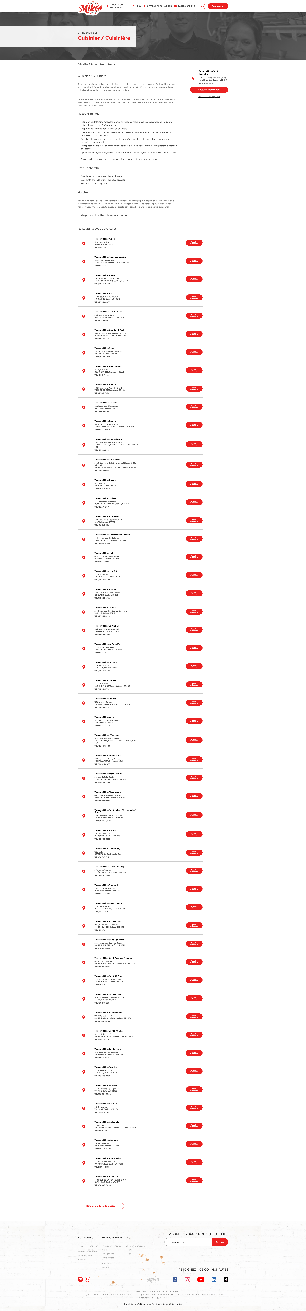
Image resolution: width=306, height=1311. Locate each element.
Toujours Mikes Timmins (105, 1085)
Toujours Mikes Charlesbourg (108, 439)
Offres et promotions (136, 1246)
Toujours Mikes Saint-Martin (107, 994)
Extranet (106, 1267)
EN (202, 6)
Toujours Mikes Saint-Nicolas (108, 1012)
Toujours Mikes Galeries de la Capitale (112, 535)
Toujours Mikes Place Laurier (107, 792)
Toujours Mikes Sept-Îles (105, 1067)
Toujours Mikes (83, 64)
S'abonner (220, 1242)
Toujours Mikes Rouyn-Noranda (109, 903)
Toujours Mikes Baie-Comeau (108, 312)
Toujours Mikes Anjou (104, 275)
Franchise (106, 1263)
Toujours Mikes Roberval (106, 885)
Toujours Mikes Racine (104, 830)
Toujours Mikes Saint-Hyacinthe (109, 940)
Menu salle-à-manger (88, 1246)
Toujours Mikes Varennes (106, 1140)
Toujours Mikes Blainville (106, 1177)
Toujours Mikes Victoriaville (107, 1158)
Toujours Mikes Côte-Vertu (106, 460)
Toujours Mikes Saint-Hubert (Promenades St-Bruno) (116, 811)
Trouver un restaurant (112, 1246)
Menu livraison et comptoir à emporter (87, 1251)
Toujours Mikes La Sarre (105, 662)
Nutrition (82, 1260)
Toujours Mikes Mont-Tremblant (109, 774)
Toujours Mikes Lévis (104, 717)
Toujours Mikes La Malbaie (106, 626)
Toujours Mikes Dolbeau (105, 498)
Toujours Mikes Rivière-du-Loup (109, 867)
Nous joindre (108, 1254)
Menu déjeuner (85, 1256)
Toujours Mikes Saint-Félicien (108, 921)
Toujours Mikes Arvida (104, 293)
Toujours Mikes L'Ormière (106, 735)
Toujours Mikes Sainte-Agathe (108, 1031)
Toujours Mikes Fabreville (106, 516)
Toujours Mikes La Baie (105, 608)
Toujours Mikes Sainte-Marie (107, 1049)
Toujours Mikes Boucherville (107, 366)
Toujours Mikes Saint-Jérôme (108, 976)
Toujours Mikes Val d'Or (105, 1104)
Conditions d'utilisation (137, 1304)
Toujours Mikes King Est (105, 571)
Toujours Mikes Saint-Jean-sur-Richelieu (113, 958)
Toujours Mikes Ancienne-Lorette (110, 257)
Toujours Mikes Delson (104, 480)
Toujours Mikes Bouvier (105, 385)
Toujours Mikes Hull (103, 553)
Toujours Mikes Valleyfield (106, 1122)
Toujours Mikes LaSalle (105, 699)
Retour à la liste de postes (209, 97)
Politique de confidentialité (167, 1304)
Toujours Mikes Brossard (105, 403)
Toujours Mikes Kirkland (105, 589)
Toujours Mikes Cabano (105, 421)
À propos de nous (110, 1250)
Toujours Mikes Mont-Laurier (107, 755)
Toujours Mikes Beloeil (104, 348)
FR (80, 1279)
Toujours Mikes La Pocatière (107, 644)
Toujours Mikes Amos (104, 239)
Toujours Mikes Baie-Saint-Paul (109, 330)
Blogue (129, 1254)
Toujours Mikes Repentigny (107, 848)
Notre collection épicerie (109, 1259)
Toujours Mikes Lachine (105, 680)
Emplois (94, 64)
